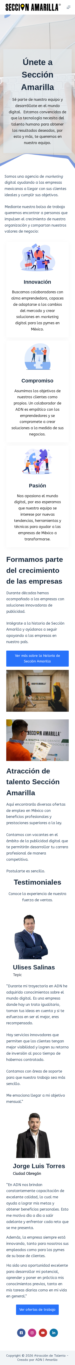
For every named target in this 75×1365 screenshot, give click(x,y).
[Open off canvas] (68, 7)
